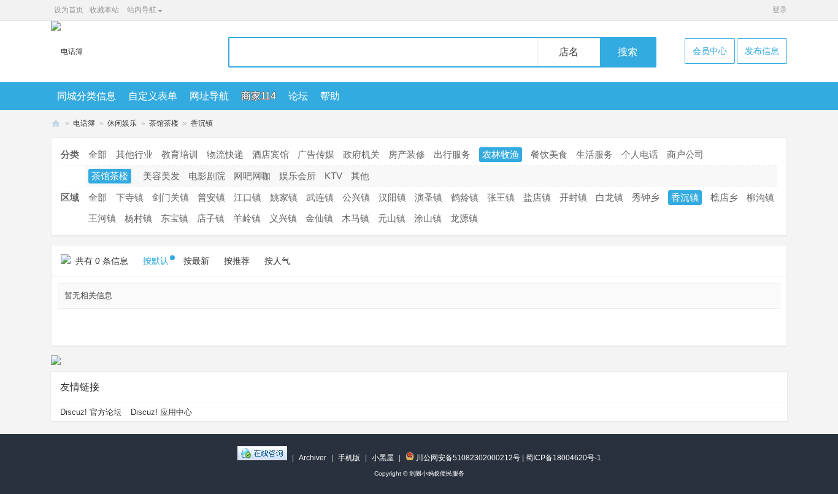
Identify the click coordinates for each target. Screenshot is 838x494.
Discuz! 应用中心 (161, 412)
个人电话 (639, 154)
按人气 (277, 261)
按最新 (196, 261)
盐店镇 (537, 197)
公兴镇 (356, 197)
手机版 (349, 457)
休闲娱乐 (122, 123)
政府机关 (361, 154)
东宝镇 (174, 218)
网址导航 (209, 96)
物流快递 (225, 154)
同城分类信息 (86, 96)
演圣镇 (428, 197)
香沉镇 (202, 123)
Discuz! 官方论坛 (90, 412)
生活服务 (594, 154)
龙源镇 (464, 218)
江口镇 (247, 197)
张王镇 (501, 197)
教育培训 (179, 154)
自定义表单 (152, 96)
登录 (779, 10)
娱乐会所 (297, 176)
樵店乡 (724, 197)
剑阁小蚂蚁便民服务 (56, 124)
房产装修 (406, 154)
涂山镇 (428, 218)
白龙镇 (609, 197)
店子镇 (211, 218)
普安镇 (211, 197)
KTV (333, 176)
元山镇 (392, 218)
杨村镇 (138, 218)
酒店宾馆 (270, 154)
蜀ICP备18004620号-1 (563, 457)
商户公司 (685, 154)
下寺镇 (130, 197)
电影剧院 (206, 176)
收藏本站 (104, 10)
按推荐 (237, 261)
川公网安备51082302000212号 (467, 457)
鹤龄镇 (465, 197)
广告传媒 (316, 154)
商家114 (258, 96)
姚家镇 (284, 197)
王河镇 (102, 218)
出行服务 (452, 154)
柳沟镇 (760, 197)
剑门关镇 (170, 197)
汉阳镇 (392, 197)
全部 (97, 154)
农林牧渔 (500, 154)
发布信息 (762, 51)
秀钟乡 (645, 197)
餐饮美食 (549, 154)
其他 (360, 176)
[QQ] (262, 457)
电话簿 (84, 123)
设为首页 (68, 10)
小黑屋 (383, 457)
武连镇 (320, 197)
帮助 (330, 96)
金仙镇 (319, 218)
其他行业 (134, 154)
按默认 (156, 261)
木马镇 (355, 218)
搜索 (627, 52)
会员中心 (710, 51)
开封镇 (573, 197)
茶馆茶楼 (164, 123)
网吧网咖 (252, 176)
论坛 (298, 96)
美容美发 (161, 176)
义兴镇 (283, 218)
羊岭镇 (247, 218)
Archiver (312, 457)
